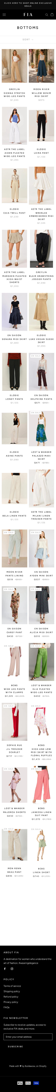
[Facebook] (5, 969)
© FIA (28, 1062)
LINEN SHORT (41, 872)
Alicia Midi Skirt (41, 632)
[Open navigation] (4, 14)
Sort (27, 39)
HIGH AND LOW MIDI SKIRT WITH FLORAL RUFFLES (41, 752)
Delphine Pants (41, 399)
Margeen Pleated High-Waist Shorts (14, 279)
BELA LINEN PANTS (15, 516)
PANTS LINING (15, 576)
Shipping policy (12, 991)
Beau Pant (14, 872)
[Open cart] (52, 14)
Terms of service (12, 986)
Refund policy (11, 996)
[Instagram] (12, 969)
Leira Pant (41, 153)
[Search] (46, 14)
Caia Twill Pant (14, 213)
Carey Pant (14, 632)
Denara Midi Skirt (14, 339)
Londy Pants (14, 399)
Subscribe (15, 1046)
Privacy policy (11, 1002)
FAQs (6, 1007)
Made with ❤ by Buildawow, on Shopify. (28, 1066)
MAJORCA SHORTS (14, 812)
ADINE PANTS (14, 456)
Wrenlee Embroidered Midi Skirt (41, 216)
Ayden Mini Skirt (41, 576)
